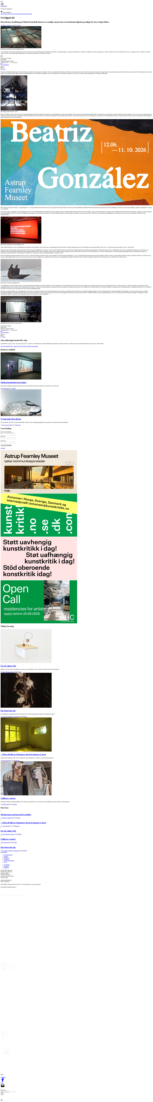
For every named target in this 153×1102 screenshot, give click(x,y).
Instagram (6, 867)
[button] (2, 2)
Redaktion (6, 857)
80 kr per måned (13, 346)
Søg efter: (3, 1090)
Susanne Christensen (7, 818)
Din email (3, 441)
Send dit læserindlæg (6, 445)
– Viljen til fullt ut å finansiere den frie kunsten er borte (23, 754)
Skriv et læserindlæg (6, 432)
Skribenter (6, 859)
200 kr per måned (22, 346)
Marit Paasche (5, 804)
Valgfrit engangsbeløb (32, 346)
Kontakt (6, 856)
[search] (2, 4)
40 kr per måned (5, 346)
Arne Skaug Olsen (7, 425)
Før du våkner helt (8, 666)
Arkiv (5, 862)
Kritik (18, 25)
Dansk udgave (4, 14)
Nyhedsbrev (7, 864)
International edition (27, 14)
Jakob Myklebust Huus (8, 672)
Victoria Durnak (6, 760)
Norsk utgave (11, 14)
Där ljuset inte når (8, 711)
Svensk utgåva (18, 14)
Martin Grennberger (7, 25)
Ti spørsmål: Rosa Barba (11, 419)
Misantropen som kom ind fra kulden (16, 815)
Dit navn (3, 436)
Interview (18, 425)
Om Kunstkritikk (8, 855)
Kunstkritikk (4, 6)
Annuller (3, 448)
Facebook (6, 866)
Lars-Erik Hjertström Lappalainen (10, 716)
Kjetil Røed (5, 388)
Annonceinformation (9, 860)
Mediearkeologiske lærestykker (13, 382)
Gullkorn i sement (8, 798)
